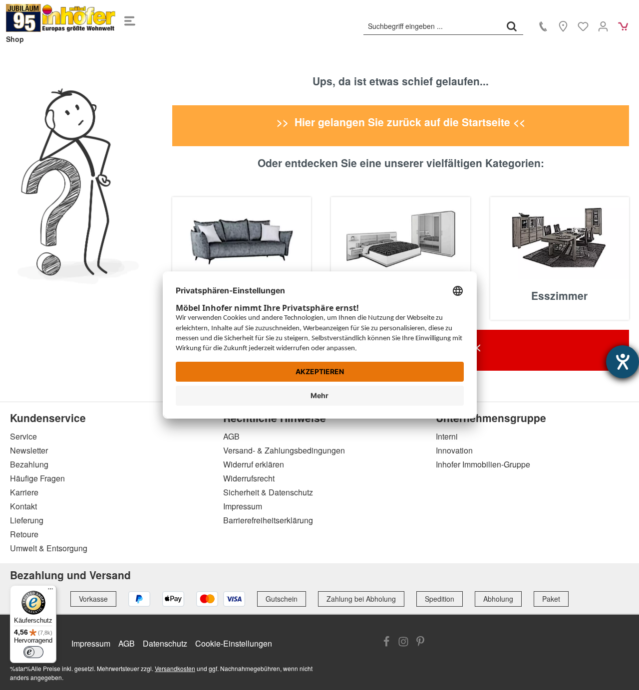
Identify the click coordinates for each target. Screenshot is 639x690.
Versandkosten (175, 668)
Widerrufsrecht (249, 478)
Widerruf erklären (253, 464)
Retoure (24, 534)
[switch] (33, 652)
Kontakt (23, 506)
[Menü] (130, 18)
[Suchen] (511, 25)
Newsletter (29, 450)
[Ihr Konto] (603, 26)
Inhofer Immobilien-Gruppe (483, 464)
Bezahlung (29, 464)
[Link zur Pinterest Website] (420, 643)
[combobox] (432, 25)
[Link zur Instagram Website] (403, 643)
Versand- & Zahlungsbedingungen (284, 450)
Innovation (454, 450)
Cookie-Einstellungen (233, 643)
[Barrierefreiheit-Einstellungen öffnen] (622, 361)
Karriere (24, 492)
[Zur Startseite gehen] (61, 18)
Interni (447, 436)
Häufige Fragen (37, 478)
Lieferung (26, 520)
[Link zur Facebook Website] (386, 643)
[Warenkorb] (623, 26)
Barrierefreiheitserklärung (268, 520)
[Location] (563, 26)
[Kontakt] (543, 26)
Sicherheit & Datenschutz (268, 492)
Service (23, 436)
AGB (231, 436)
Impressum (242, 506)
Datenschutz (165, 643)
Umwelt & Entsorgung (48, 548)
